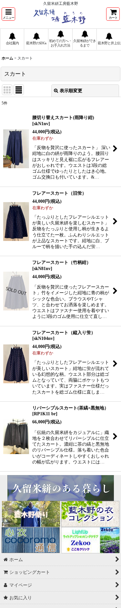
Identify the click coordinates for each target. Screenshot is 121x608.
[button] (8, 14)
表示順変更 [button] (71, 90)
